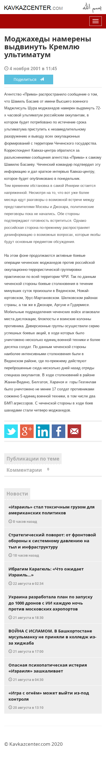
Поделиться (27, 79)
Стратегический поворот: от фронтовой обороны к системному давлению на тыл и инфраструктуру (52, 545)
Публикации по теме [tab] (33, 458)
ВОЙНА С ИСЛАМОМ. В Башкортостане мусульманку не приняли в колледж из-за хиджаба (52, 641)
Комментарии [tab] (28, 470)
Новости (17, 493)
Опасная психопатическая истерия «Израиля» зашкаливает (47, 672)
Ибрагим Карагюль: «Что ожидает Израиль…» (46, 576)
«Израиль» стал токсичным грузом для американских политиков (51, 514)
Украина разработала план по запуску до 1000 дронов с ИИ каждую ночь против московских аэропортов (50, 607)
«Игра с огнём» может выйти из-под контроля (48, 700)
